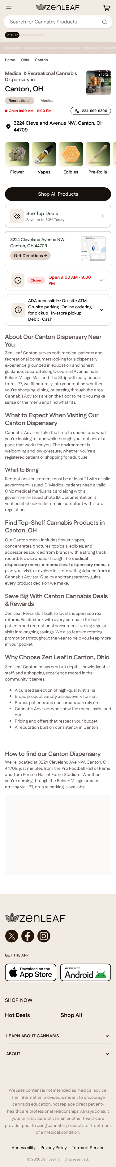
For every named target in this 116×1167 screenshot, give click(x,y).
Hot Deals (17, 1015)
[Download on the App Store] (30, 972)
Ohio (25, 59)
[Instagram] (44, 936)
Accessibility (24, 1147)
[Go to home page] (58, 917)
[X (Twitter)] (12, 936)
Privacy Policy (54, 1147)
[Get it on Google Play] (85, 972)
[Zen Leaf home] (58, 7)
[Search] (104, 22)
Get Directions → (30, 255)
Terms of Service (88, 1147)
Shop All (71, 1015)
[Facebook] (28, 936)
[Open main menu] (8, 6)
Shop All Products (58, 194)
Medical (47, 100)
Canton (41, 59)
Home (10, 59)
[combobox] (54, 21)
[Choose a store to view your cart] (106, 8)
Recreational (20, 100)
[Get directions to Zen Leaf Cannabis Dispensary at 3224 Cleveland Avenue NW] (93, 249)
